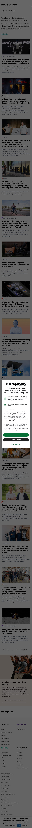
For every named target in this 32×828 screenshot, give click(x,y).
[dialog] (16, 414)
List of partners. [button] (11, 420)
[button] (16, 409)
